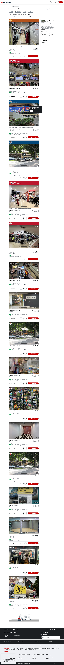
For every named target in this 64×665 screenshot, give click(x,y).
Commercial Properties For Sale (24, 654)
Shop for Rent (34, 657)
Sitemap (47, 658)
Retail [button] (24, 2)
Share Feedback (17, 635)
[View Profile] (14, 20)
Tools (47, 654)
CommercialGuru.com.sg (8, 648)
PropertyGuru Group (8, 632)
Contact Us (16, 632)
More (33, 2)
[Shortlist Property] (38, 24)
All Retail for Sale (21, 655)
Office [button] (21, 2)
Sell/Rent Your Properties (50, 657)
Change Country (45, 632)
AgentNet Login (48, 655)
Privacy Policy (12, 658)
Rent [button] (16, 2)
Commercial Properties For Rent (38, 654)
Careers (5, 636)
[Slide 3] (22, 597)
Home (10, 6)
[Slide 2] (22, 532)
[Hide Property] (35, 24)
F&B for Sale (20, 658)
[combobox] (27, 9)
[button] (43, 29)
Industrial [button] (28, 2)
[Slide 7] (26, 597)
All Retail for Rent (35, 655)
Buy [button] (12, 2)
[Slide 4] (23, 597)
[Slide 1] (21, 532)
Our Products (6, 635)
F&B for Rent (34, 658)
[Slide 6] (24, 84)
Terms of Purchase (27, 663)
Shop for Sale (20, 657)
